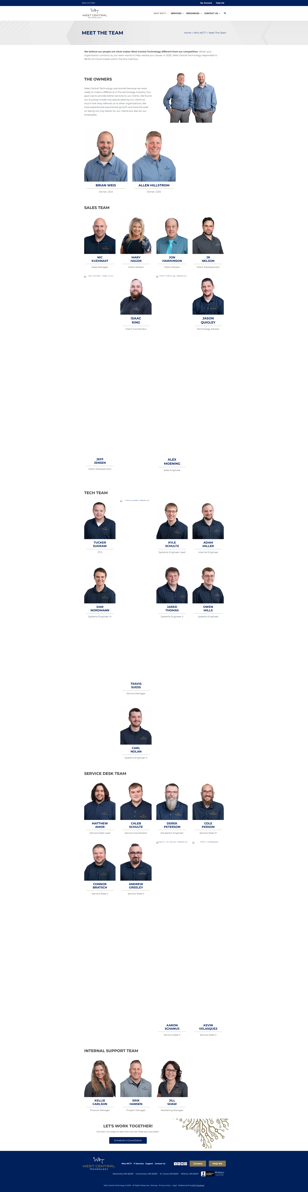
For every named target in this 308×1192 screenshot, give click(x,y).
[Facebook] (175, 1163)
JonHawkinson (172, 259)
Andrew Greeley (136, 885)
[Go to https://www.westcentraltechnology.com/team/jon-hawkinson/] (172, 234)
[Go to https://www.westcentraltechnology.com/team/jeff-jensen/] (100, 366)
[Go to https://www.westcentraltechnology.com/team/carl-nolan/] (136, 725)
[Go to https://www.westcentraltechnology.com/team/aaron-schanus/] (172, 932)
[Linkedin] (178, 1163)
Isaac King (136, 320)
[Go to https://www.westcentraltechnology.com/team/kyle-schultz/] (172, 519)
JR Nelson (208, 259)
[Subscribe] (185, 1163)
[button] (167, 13)
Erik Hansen (136, 1102)
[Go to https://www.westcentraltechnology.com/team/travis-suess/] (136, 590)
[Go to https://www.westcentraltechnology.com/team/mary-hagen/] (136, 234)
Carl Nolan (136, 749)
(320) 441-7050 (88, 3)
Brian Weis (106, 185)
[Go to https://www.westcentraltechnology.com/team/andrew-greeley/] (136, 861)
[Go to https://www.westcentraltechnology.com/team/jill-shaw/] (172, 1077)
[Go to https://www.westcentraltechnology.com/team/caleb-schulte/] (136, 800)
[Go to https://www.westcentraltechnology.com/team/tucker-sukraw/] (100, 519)
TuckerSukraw (100, 544)
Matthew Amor (100, 825)
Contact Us (160, 1163)
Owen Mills (208, 608)
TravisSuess (136, 685)
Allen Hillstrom (154, 185)
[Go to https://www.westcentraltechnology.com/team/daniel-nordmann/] (100, 583)
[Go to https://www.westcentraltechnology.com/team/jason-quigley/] (208, 295)
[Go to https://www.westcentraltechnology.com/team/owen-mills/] (208, 583)
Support (149, 1163)
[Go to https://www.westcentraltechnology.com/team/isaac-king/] (136, 295)
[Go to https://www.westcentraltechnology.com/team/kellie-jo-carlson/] (100, 1077)
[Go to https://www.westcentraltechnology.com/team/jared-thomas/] (172, 583)
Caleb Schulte (136, 825)
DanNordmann (99, 608)
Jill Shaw (172, 1102)
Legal (174, 1185)
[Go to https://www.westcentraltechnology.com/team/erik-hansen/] (136, 1077)
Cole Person (208, 825)
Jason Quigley (208, 320)
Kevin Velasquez (208, 1027)
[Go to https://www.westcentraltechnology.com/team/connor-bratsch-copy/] (172, 800)
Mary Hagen (136, 259)
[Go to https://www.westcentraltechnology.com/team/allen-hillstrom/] (154, 155)
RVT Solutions (198, 1185)
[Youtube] (182, 1163)
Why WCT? (127, 1163)
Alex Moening (172, 462)
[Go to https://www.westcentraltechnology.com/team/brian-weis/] (106, 155)
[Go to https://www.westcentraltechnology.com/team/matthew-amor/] (100, 800)
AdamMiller (208, 544)
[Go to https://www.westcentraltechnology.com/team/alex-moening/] (172, 366)
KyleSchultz (172, 544)
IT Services (139, 1163)
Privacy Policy (165, 1185)
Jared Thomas (172, 608)
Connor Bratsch (100, 885)
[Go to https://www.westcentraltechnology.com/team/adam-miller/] (208, 519)
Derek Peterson (172, 825)
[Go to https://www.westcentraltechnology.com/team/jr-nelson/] (208, 234)
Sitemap (153, 1185)
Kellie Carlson (100, 1102)
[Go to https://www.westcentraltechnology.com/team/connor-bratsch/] (100, 861)
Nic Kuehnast (100, 259)
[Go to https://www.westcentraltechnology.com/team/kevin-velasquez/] (208, 932)
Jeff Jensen (100, 461)
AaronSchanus (172, 1027)
